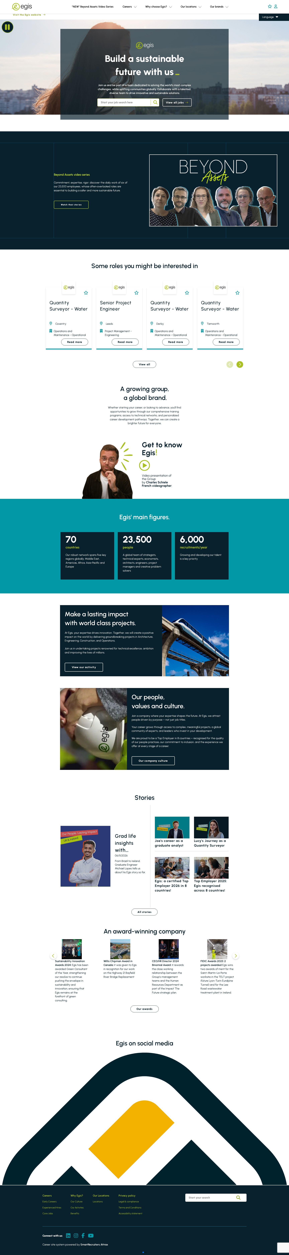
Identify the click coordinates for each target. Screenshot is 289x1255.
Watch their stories (71, 205)
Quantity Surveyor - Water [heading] (69, 305)
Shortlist (85, 293)
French (266, 26)
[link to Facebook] (83, 1236)
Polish (265, 31)
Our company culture (153, 760)
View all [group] (144, 364)
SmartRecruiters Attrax (94, 1244)
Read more (74, 342)
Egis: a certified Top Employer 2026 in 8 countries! (172, 885)
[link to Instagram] (76, 1236)
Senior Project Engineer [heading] (115, 305)
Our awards (144, 1009)
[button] (135, 6)
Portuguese (268, 41)
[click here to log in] (275, 7)
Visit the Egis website (20, 14)
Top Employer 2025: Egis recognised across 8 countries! (210, 885)
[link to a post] (85, 856)
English (266, 22)
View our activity (84, 667)
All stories (144, 912)
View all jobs (175, 102)
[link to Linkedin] (68, 1236)
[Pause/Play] (7, 27)
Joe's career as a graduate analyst (169, 843)
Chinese (267, 36)
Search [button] (155, 102)
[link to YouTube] (91, 1236)
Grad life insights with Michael (125, 843)
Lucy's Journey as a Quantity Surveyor (210, 843)
